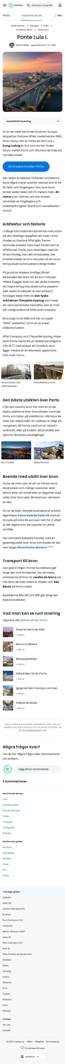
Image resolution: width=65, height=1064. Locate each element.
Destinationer (17, 25)
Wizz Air (6, 948)
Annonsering (52, 1041)
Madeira (7, 858)
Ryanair (7, 914)
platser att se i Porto (33, 620)
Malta (5, 965)
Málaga (7, 1010)
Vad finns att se (32, 15)
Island (6, 976)
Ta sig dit (7, 821)
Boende (6, 833)
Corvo (6, 875)
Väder (6, 816)
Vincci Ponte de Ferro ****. (35, 547)
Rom (5, 988)
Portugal (34, 25)
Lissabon (7, 847)
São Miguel (8, 852)
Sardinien (7, 925)
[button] (4, 5)
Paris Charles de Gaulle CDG (17, 954)
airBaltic (7, 897)
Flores (5, 864)
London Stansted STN (13, 908)
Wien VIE (7, 903)
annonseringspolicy (32, 730)
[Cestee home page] (16, 5)
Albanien (7, 982)
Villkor (29, 1041)
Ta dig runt (8, 827)
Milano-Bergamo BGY (14, 931)
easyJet (7, 937)
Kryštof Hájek (22, 45)
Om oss (6, 1024)
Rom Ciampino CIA (12, 942)
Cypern (6, 993)
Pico (5, 869)
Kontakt (6, 1030)
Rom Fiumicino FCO (13, 920)
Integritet (39, 1041)
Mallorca (7, 999)
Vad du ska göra (11, 810)
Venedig (7, 971)
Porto (6, 15)
